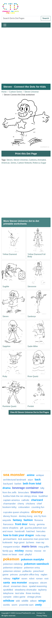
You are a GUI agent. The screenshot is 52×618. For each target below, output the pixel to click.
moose (37, 551)
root (46, 578)
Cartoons (33, 160)
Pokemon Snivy (32, 567)
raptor (16, 578)
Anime (30, 475)
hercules (40, 531)
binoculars (23, 492)
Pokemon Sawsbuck (36, 563)
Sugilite (6, 286)
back (38, 479)
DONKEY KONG (25, 516)
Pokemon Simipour (12, 567)
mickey (19, 550)
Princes (14, 574)
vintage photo (34, 596)
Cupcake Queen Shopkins (16, 512)
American (5, 163)
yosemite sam (26, 605)
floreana (38, 520)
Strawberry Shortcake (26, 589)
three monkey (33, 593)
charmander (9, 503)
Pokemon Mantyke (32, 559)
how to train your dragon (18, 535)
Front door (21, 524)
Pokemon (11, 559)
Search (45, 18)
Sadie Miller (33, 346)
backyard (8, 483)
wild (18, 601)
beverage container (25, 487)
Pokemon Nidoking (12, 564)
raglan (44, 574)
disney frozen (10, 516)
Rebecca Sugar (39, 163)
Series (13, 163)
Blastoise (37, 492)
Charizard (37, 499)
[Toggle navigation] (4, 25)
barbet (18, 483)
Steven (10, 160)
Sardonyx (32, 316)
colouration (24, 507)
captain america (11, 500)
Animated (41, 160)
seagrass (33, 582)
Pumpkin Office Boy (29, 574)
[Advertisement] (26, 54)
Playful (28, 554)
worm (14, 605)
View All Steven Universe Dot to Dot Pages (29, 412)
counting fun (37, 507)
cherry (21, 503)
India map (41, 535)
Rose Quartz (33, 376)
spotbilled (8, 589)
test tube (19, 593)
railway (6, 578)
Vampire (7, 596)
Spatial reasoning (38, 586)
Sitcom (43, 582)
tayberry (42, 589)
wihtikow (8, 600)
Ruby (5, 376)
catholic (25, 500)
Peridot (31, 406)
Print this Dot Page (26, 153)
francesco (8, 524)
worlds (6, 605)
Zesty (38, 604)
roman (39, 578)
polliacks (27, 571)
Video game (19, 596)
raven (24, 578)
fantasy (17, 520)
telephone (8, 593)
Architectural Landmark (14, 479)
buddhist (43, 496)
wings (42, 600)
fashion (28, 520)
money (29, 551)
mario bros (29, 546)
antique (40, 475)
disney (37, 512)
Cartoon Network (24, 163)
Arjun (30, 479)
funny (32, 524)
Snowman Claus (19, 586)
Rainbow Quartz (9, 406)
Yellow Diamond (10, 254)
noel (21, 554)
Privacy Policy (42, 616)
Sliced (6, 586)
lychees (30, 542)
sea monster (14, 475)
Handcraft (20, 531)
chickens (30, 503)
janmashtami (9, 539)
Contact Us (41, 613)
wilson (33, 601)
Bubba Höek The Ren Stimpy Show (20, 496)
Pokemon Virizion (12, 571)
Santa (6, 582)
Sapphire (6, 346)
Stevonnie (32, 286)
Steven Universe (31, 92)
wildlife (25, 601)
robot (31, 578)
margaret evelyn (11, 546)
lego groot (19, 542)
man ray (40, 542)
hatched (30, 531)
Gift (21, 528)
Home (4, 92)
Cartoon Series (15, 92)
